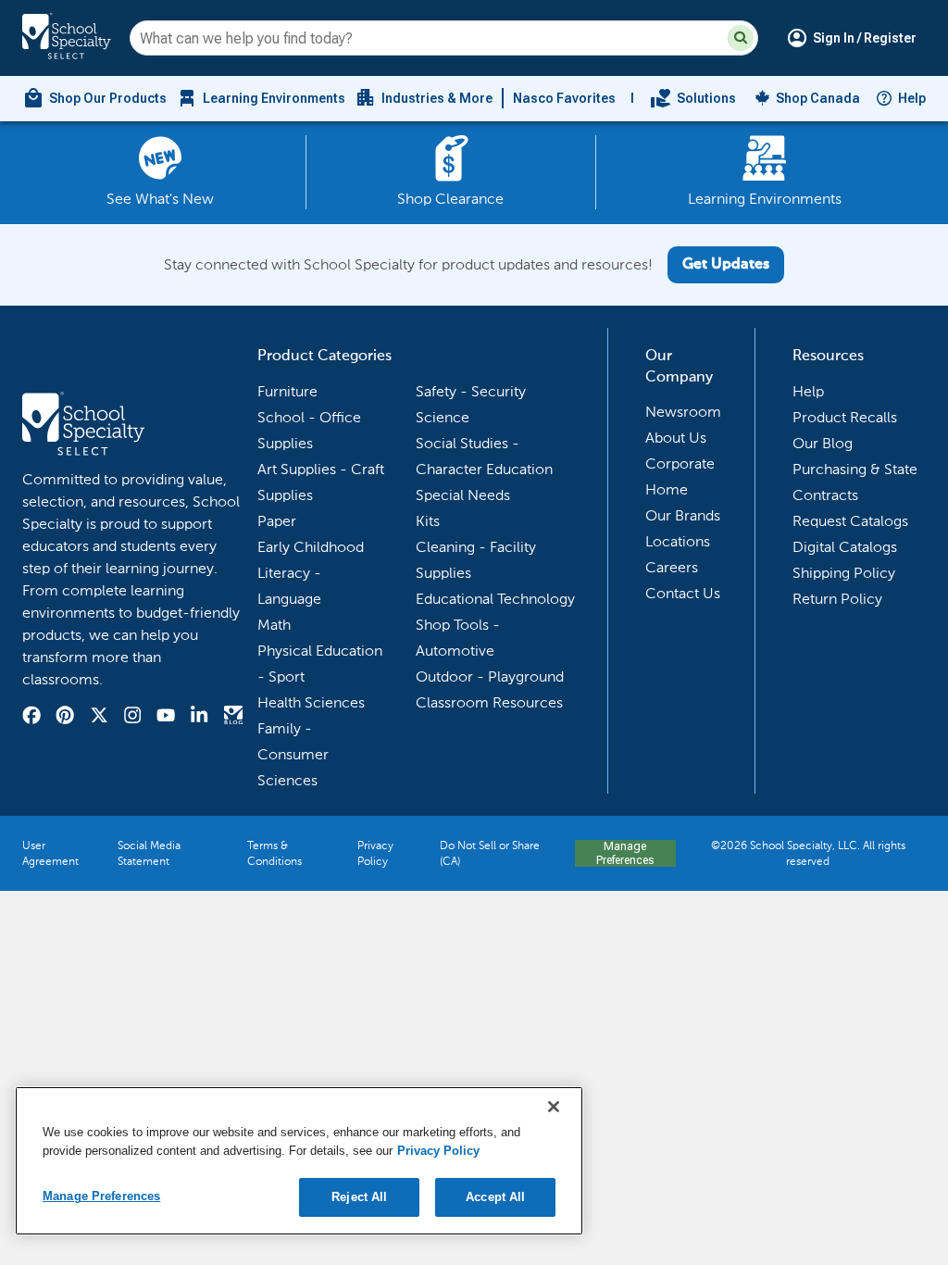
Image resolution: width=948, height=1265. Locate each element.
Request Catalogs (850, 521)
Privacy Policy (375, 853)
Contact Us (682, 593)
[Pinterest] (65, 718)
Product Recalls (844, 417)
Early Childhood (310, 547)
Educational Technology (495, 598)
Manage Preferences (625, 853)
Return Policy (837, 598)
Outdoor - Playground (490, 676)
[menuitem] (94, 98)
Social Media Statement (149, 853)
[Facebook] (31, 718)
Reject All (359, 1197)
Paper (276, 521)
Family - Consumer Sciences (293, 754)
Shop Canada (818, 98)
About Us (675, 437)
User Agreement (50, 853)
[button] (741, 38)
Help (912, 98)
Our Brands (682, 515)
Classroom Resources (489, 702)
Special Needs (463, 495)
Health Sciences (311, 702)
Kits (428, 521)
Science (442, 417)
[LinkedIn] (199, 718)
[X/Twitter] (99, 718)
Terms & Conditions (274, 853)
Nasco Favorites (564, 98)
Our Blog (822, 443)
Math (274, 624)
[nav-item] (692, 98)
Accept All (495, 1197)
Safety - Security (471, 391)
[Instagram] (132, 718)
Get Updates (725, 264)
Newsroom (683, 411)
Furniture (287, 391)
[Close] (553, 1106)
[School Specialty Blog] (233, 718)
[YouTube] (165, 718)
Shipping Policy (843, 573)
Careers (671, 567)
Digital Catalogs (844, 547)
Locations (677, 541)
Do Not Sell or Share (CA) (490, 853)
